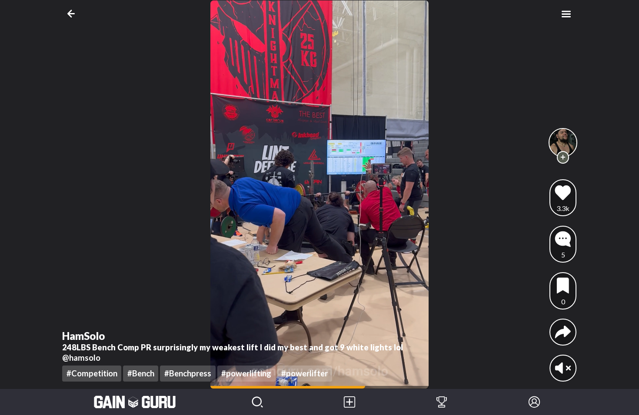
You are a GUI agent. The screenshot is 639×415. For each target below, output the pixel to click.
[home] (135, 402)
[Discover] (257, 402)
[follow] (563, 157)
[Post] (349, 402)
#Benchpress (187, 373)
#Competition (92, 373)
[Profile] (534, 402)
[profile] (563, 142)
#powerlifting (246, 373)
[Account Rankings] (442, 402)
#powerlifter (304, 373)
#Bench (140, 373)
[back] (72, 13)
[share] (562, 332)
